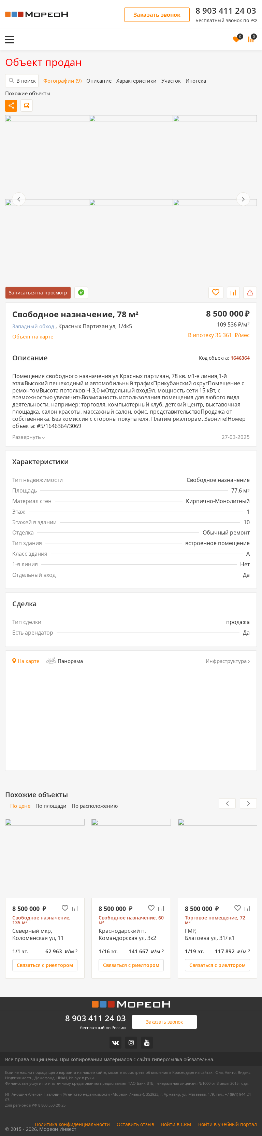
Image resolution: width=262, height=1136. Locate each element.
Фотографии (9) (62, 80)
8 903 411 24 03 (225, 10)
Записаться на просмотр (38, 292)
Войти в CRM (176, 1124)
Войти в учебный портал (227, 1124)
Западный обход (33, 326)
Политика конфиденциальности (72, 1124)
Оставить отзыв (135, 1124)
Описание (99, 80)
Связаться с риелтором (45, 965)
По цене (20, 805)
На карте (28, 661)
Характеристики (136, 80)
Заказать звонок (156, 14)
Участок (171, 80)
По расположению (95, 805)
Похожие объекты (27, 93)
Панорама (70, 660)
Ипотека (196, 80)
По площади (51, 805)
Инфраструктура (226, 661)
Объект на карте (32, 336)
